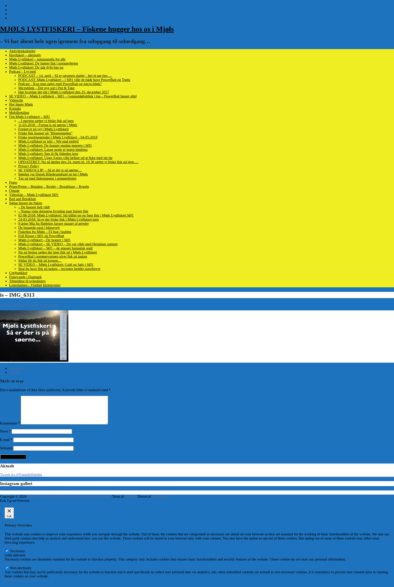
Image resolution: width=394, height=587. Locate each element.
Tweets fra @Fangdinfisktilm (21, 475)
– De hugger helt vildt (34, 207)
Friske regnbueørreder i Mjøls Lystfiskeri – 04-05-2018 (57, 137)
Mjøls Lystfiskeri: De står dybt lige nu (36, 67)
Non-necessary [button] (15, 563)
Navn (5, 431)
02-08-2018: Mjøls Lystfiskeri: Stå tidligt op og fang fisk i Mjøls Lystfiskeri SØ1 (76, 215)
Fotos (13, 182)
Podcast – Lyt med (22, 71)
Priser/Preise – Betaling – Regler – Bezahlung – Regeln (49, 187)
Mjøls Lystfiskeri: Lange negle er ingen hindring (53, 150)
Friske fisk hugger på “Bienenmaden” (45, 133)
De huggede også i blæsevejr (39, 228)
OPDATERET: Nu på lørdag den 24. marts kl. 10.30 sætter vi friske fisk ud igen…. (78, 162)
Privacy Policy (28, 166)
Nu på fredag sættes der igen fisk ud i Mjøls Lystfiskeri (57, 252)
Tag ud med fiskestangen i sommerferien (47, 178)
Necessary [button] (12, 546)
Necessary (17, 551)
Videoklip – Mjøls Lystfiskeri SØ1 (34, 195)
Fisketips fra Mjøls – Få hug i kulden (44, 232)
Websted (6, 448)
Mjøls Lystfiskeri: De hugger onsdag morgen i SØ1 (55, 145)
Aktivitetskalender (22, 51)
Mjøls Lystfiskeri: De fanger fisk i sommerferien (43, 63)
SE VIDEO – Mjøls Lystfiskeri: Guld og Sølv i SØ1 (55, 265)
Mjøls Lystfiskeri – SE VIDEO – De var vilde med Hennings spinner (68, 244)
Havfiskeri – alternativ (25, 55)
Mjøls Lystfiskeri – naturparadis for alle (37, 59)
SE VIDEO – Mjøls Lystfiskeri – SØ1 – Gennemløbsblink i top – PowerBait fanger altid (73, 96)
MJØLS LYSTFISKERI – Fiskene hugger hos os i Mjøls (87, 29)
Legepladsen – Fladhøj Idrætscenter (34, 285)
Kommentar (10, 423)
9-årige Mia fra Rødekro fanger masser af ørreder (53, 223)
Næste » (15, 372)
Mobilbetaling (19, 113)
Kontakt (15, 108)
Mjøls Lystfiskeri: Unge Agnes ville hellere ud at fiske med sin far (65, 158)
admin (4, 305)
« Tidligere (17, 368)
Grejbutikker (18, 273)
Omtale (14, 191)
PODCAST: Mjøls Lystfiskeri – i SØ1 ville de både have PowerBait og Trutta (74, 80)
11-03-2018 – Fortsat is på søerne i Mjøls (47, 125)
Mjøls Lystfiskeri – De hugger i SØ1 (44, 240)
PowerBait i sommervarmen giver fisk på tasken (52, 256)
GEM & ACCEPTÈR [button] (20, 580)
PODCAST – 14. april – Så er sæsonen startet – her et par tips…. (65, 76)
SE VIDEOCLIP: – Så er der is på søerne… (50, 170)
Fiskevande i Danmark (25, 277)
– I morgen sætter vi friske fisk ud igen (46, 121)
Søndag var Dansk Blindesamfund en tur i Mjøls (53, 174)
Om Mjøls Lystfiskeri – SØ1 (29, 117)
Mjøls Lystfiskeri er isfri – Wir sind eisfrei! (48, 141)
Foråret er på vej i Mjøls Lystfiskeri (43, 129)
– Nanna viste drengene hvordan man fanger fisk (53, 211)
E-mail (6, 440)
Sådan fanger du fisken (25, 203)
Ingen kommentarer (45, 305)
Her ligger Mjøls (21, 104)
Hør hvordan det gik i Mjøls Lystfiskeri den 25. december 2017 (63, 92)
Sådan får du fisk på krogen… (40, 260)
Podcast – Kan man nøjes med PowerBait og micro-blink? (60, 84)
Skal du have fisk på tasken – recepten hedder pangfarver (59, 269)
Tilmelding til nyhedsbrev (27, 281)
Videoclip (16, 100)
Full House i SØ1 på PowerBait (41, 236)
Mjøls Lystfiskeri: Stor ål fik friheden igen (48, 154)
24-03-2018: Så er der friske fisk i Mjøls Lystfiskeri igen (58, 219)
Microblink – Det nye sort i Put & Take (46, 88)
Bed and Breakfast (22, 199)
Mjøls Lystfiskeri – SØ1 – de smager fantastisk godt (55, 248)
